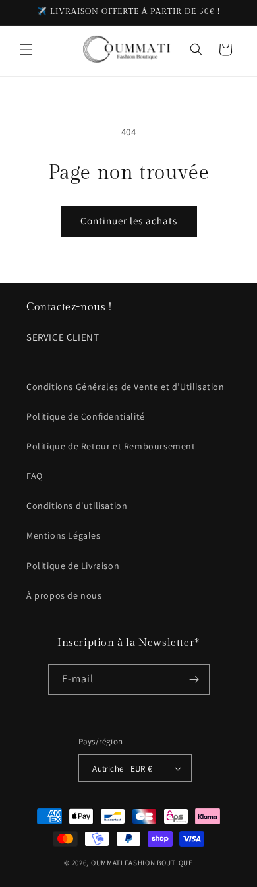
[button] (26, 49)
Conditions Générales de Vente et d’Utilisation (125, 387)
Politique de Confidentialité (85, 416)
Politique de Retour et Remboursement (111, 446)
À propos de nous (64, 595)
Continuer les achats (128, 220)
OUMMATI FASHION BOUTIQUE (142, 862)
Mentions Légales (63, 535)
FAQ (34, 476)
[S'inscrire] (194, 679)
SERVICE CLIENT (62, 337)
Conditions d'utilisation (76, 505)
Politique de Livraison (72, 566)
